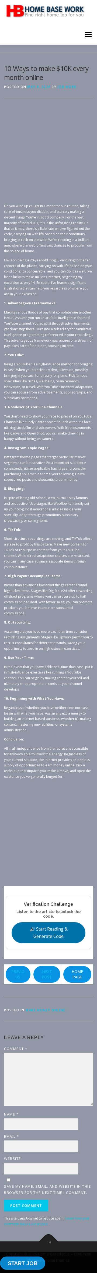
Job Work (67, 87)
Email (11, 1136)
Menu (88, 34)
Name (11, 1114)
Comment (15, 1048)
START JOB (22, 1263)
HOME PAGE (77, 974)
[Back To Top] (48, 1241)
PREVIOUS (18, 974)
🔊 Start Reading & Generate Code (49, 932)
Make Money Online (45, 1010)
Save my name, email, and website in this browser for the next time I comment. (47, 1189)
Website (12, 1158)
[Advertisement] (48, 154)
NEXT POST (47, 974)
